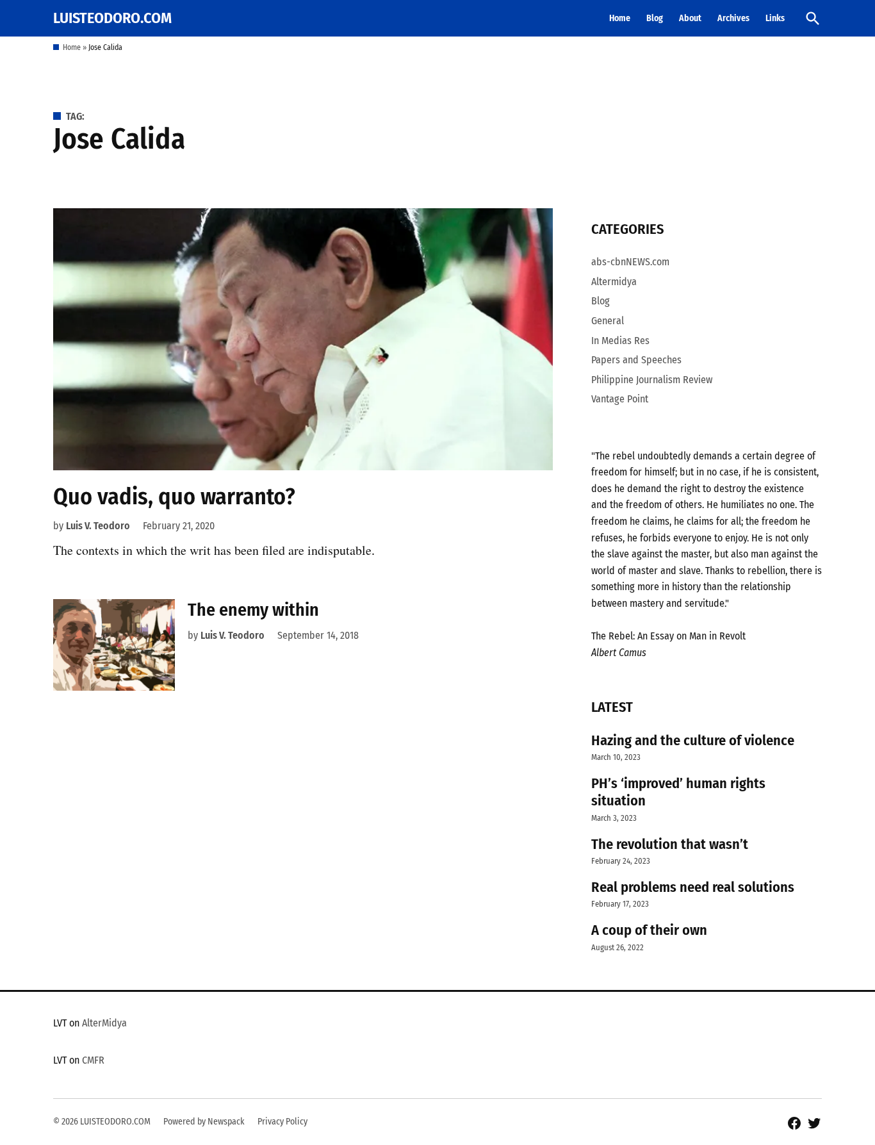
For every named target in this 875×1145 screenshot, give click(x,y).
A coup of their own (649, 930)
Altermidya (614, 282)
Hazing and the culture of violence (692, 740)
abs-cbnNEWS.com (630, 262)
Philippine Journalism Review (651, 380)
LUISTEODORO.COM (112, 18)
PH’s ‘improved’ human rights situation (678, 792)
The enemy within (253, 609)
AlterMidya (104, 1023)
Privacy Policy (282, 1121)
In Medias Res (620, 340)
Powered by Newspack (204, 1121)
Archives (733, 18)
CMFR (93, 1060)
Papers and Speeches (636, 360)
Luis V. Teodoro (98, 526)
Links (775, 18)
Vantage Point (619, 399)
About (690, 18)
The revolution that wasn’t (669, 844)
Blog (654, 18)
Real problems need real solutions (692, 887)
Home (619, 18)
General (607, 321)
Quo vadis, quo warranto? (174, 496)
